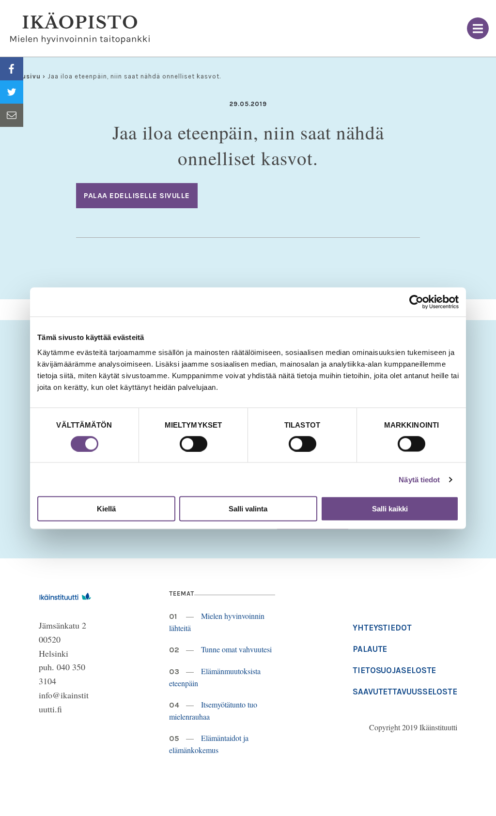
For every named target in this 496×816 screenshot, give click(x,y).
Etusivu (28, 76)
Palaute (370, 649)
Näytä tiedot (419, 479)
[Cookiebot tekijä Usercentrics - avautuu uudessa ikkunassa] (416, 301)
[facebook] (11, 68)
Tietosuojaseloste (394, 670)
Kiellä (106, 509)
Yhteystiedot (382, 627)
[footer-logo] (65, 595)
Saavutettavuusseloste (405, 691)
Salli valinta (248, 509)
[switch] (193, 443)
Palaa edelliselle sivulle (137, 195)
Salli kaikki (390, 509)
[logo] (80, 28)
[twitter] (11, 92)
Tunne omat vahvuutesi (236, 649)
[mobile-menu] (478, 28)
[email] (11, 115)
